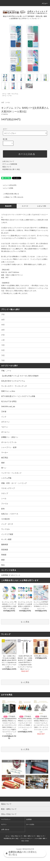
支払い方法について (16, 836)
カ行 (9, 93)
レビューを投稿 (8, 188)
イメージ (25, 206)
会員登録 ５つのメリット (10, 575)
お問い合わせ (5, 829)
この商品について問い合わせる (13, 197)
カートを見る (30, 824)
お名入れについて (8, 161)
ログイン (4, 824)
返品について (6, 167)
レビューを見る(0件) (9, 185)
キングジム (15, 93)
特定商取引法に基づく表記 (11, 169)
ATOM (27, 841)
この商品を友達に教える (11, 194)
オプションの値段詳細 (9, 164)
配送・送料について (29, 836)
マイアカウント (6, 819)
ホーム (4, 93)
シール (10, 95)
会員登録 (29, 819)
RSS (22, 841)
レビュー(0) (41, 206)
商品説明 (8, 206)
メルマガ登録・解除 (39, 838)
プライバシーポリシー (26, 838)
